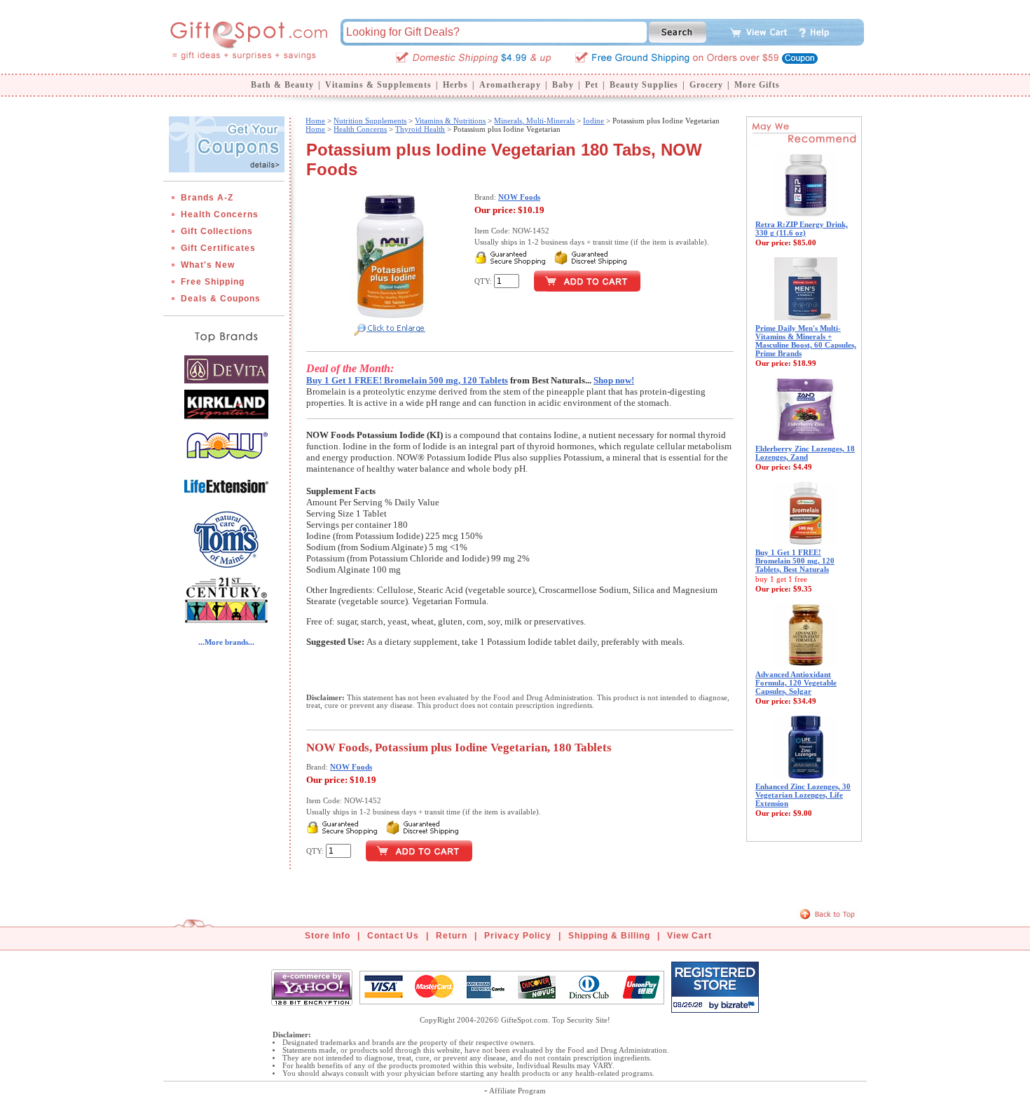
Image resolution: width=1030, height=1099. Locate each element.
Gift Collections (217, 231)
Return (451, 936)
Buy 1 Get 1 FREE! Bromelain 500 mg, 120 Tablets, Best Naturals (795, 560)
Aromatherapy (510, 85)
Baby (563, 85)
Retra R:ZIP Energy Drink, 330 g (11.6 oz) (801, 228)
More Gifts (757, 85)
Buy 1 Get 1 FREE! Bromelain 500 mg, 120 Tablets (407, 380)
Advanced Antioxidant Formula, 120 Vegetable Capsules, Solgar (796, 682)
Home (315, 120)
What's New (208, 265)
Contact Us (393, 936)
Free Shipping (213, 282)
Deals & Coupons (221, 298)
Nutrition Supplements (370, 120)
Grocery (706, 85)
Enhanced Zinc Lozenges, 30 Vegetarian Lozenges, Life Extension (803, 794)
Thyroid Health (420, 129)
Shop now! (613, 380)
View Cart (689, 936)
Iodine (593, 120)
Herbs (455, 85)
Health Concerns (220, 214)
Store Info (327, 936)
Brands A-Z (207, 198)
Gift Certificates (218, 248)
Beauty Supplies (644, 85)
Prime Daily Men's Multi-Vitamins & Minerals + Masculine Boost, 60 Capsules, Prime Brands (805, 340)
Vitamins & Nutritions (450, 120)
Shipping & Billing (609, 936)
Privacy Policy (517, 936)
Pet (591, 85)
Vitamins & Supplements (378, 85)
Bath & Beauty (282, 85)
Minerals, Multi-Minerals (534, 120)
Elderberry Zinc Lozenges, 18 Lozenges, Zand (805, 452)
